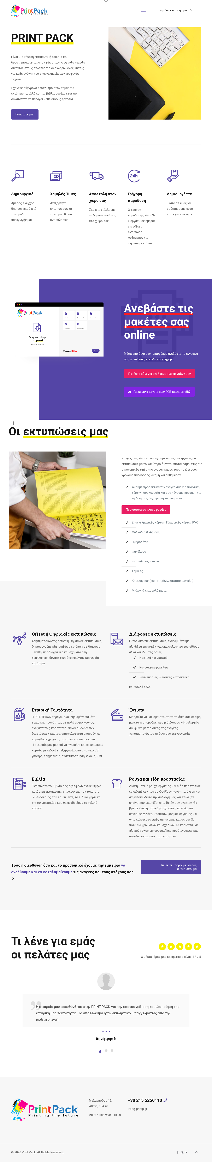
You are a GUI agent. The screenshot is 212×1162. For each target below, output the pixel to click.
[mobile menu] (143, 10)
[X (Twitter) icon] (182, 1152)
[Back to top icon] (196, 1152)
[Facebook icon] (177, 1152)
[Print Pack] (29, 10)
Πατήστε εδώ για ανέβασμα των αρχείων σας (159, 374)
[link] (154, 73)
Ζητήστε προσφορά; (173, 10)
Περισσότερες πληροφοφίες (146, 510)
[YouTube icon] (186, 1152)
